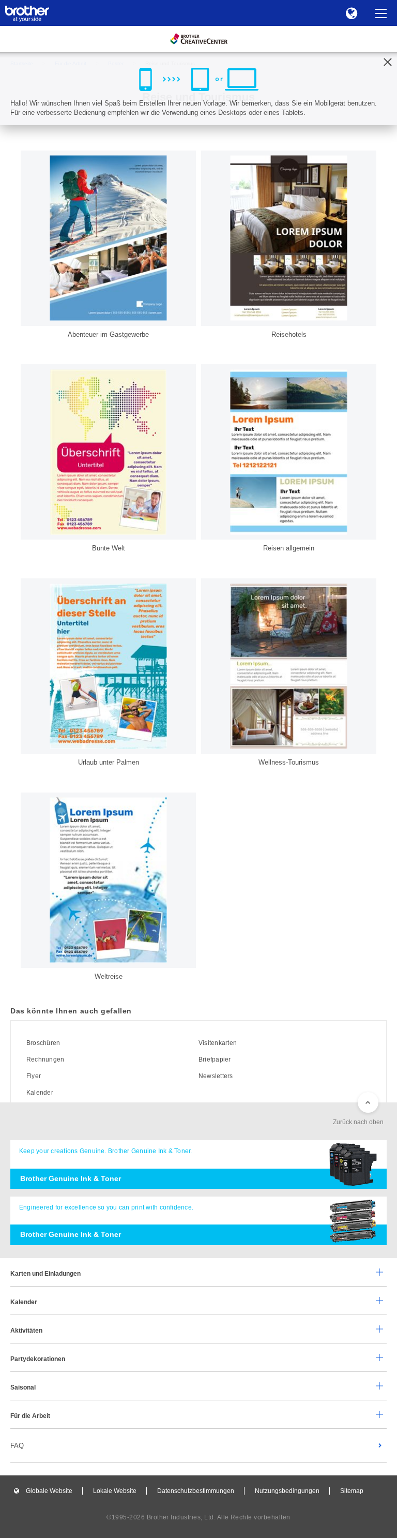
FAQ (17, 1446)
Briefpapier (214, 1059)
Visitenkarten (217, 1043)
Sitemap (351, 1491)
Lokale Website (114, 1491)
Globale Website (49, 1491)
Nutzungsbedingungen (287, 1491)
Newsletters (215, 1076)
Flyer (33, 1076)
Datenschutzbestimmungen (195, 1491)
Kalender (39, 1092)
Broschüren (43, 1043)
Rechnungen (45, 1059)
